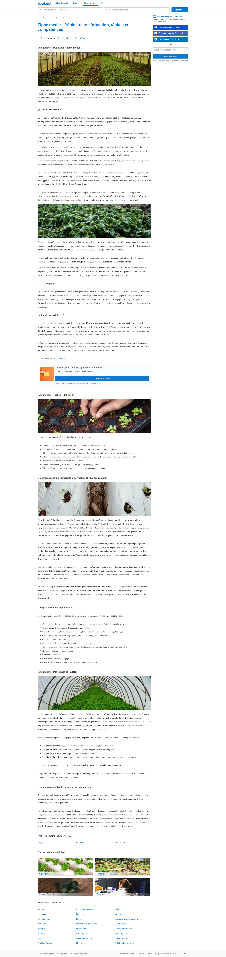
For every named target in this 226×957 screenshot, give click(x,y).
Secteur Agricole (121, 933)
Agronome (42, 923)
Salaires (76, 3)
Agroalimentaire (44, 919)
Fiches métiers (90, 3)
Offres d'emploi (61, 3)
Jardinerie (62, 358)
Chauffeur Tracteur (45, 943)
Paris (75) (79, 842)
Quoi (41, 10)
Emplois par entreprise (78, 954)
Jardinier (118, 909)
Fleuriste (79, 943)
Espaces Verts (81, 928)
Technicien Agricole (122, 938)
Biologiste (41, 928)
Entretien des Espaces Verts (86, 923)
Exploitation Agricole (84, 938)
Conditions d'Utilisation (127, 954)
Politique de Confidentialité (147, 954)
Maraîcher (118, 914)
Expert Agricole (82, 933)
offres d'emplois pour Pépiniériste (71, 38)
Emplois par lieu (62, 954)
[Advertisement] (170, 100)
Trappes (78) (42, 842)
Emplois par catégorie (46, 954)
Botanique (41, 933)
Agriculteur (42, 909)
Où (106, 10)
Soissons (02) (120, 842)
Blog (103, 3)
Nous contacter (165, 954)
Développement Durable (85, 909)
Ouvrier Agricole (121, 923)
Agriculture (42, 914)
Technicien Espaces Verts (124, 943)
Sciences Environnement (124, 928)
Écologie (79, 914)
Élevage (79, 919)
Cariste (40, 938)
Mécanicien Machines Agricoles (127, 919)
